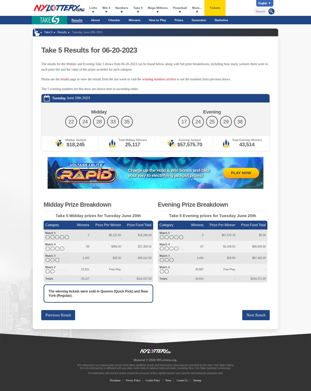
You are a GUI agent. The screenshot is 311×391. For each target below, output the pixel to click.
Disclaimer (115, 380)
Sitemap (197, 380)
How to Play (157, 20)
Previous (58, 315)
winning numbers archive (159, 79)
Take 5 (138, 8)
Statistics (221, 20)
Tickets (215, 8)
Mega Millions (158, 8)
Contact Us (182, 380)
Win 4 (106, 8)
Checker (114, 20)
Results (77, 20)
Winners (134, 20)
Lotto (93, 8)
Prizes (179, 20)
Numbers (121, 8)
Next (256, 315)
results (65, 79)
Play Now (241, 173)
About (95, 20)
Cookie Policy (153, 380)
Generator (199, 20)
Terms (168, 380)
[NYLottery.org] (59, 8)
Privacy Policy (133, 380)
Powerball (180, 8)
